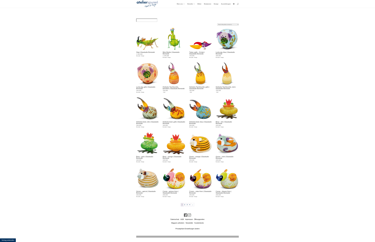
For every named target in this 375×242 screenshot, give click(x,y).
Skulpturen (207, 4)
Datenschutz (175, 219)
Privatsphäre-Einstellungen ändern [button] (187, 229)
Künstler (190, 4)
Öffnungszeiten (199, 219)
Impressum (189, 219)
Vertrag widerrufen (8, 240)
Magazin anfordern (177, 223)
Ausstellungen (226, 4)
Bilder (199, 4)
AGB (182, 219)
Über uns (180, 4)
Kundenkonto (199, 223)
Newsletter (189, 223)
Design (216, 4)
